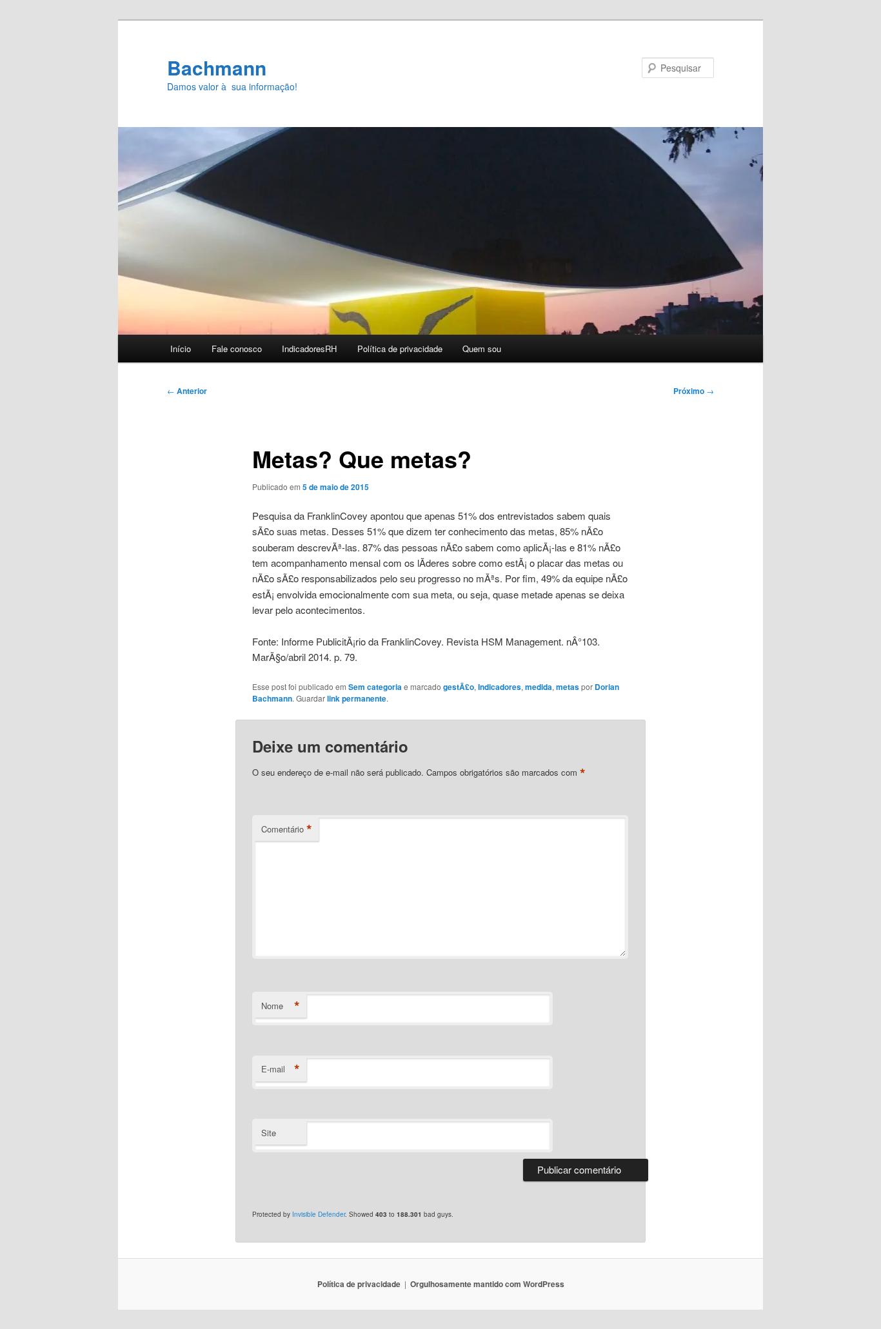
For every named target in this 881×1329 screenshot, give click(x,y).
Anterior (187, 391)
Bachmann (216, 67)
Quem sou (481, 348)
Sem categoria (375, 687)
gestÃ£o (458, 687)
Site (268, 1133)
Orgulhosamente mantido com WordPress (487, 1284)
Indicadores (499, 687)
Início (180, 348)
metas (567, 687)
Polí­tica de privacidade (399, 348)
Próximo (693, 391)
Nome (280, 1006)
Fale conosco (237, 348)
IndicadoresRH (309, 348)
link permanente (356, 698)
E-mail (280, 1069)
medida (538, 687)
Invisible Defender (318, 1214)
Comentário (286, 829)
